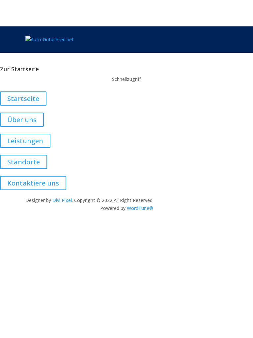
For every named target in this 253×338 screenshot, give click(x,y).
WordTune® (140, 208)
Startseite (23, 98)
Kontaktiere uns (33, 183)
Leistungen (25, 140)
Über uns (22, 119)
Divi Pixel (62, 200)
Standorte (23, 161)
